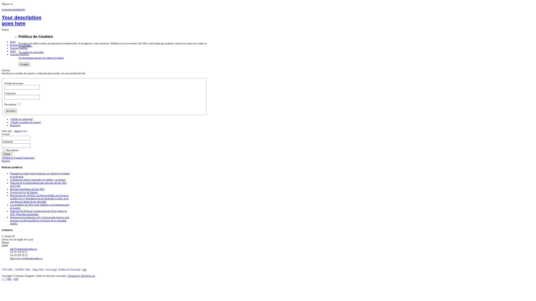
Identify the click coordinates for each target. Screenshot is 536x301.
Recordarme (10, 104)
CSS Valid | (8, 269)
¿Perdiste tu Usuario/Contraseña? (18, 157)
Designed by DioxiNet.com (81, 275)
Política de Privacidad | (71, 269)
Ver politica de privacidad (31, 52)
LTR (16, 279)
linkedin (21, 9)
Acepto (24, 64)
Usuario (6, 134)
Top (84, 269)
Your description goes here (21, 20)
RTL (9, 279)
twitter (14, 9)
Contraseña (9, 93)
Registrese (15, 125)
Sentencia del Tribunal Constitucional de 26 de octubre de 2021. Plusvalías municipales (38, 213)
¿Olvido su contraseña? (21, 119)
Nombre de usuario (13, 83)
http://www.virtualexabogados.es (26, 258)
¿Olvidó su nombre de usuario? (25, 122)
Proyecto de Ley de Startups (24, 192)
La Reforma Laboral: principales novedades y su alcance (38, 179)
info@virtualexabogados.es (23, 248)
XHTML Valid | (24, 269)
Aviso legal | (52, 269)
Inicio (17, 131)
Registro (6, 160)
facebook (6, 9)
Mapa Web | (39, 269)
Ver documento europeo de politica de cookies (41, 57)
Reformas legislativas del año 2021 (27, 189)
